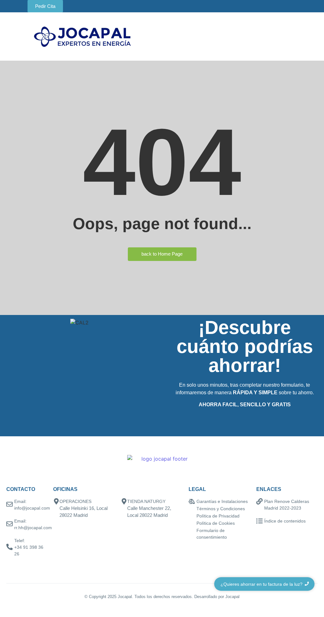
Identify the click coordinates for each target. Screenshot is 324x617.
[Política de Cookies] (192, 523)
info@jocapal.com (32, 508)
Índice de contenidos (285, 520)
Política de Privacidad (218, 515)
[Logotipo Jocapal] (83, 36)
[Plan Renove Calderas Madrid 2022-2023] (259, 501)
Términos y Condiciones (220, 508)
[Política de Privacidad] (192, 516)
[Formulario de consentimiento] (192, 531)
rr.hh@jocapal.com (33, 527)
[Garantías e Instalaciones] (192, 501)
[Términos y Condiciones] (192, 509)
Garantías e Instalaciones (222, 501)
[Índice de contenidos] (259, 521)
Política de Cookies (215, 523)
